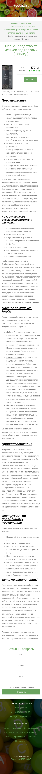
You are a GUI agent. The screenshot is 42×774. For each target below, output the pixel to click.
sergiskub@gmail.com (22, 716)
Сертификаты (19, 737)
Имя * (21, 654)
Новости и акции (11, 732)
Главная (5, 728)
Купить (31, 79)
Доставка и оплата (28, 732)
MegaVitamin (21, 6)
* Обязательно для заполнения (21, 687)
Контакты (32, 737)
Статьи (7, 737)
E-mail (21, 665)
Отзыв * (21, 676)
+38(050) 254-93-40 (21, 712)
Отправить (21, 692)
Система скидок (31, 728)
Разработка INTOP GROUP (21, 759)
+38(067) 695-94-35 (21, 708)
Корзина (21, 741)
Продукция (16, 728)
